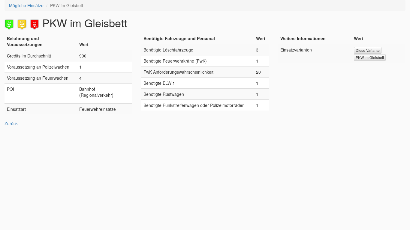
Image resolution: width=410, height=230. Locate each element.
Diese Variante (368, 50)
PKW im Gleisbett (370, 57)
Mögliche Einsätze (26, 5)
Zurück (11, 123)
